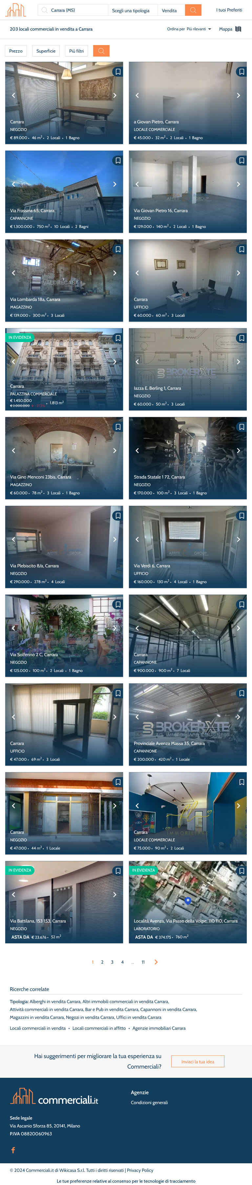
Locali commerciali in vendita (38, 1028)
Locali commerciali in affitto (99, 1028)
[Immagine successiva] (115, 103)
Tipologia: (19, 1001)
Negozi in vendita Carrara (90, 1017)
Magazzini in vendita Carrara (37, 1017)
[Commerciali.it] (16, 10)
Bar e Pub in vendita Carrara (111, 1009)
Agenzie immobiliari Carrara (159, 1028)
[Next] (156, 962)
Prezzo (16, 51)
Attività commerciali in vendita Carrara (46, 1009)
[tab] (230, 29)
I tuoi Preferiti (229, 10)
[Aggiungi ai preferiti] (117, 72)
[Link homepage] (54, 1096)
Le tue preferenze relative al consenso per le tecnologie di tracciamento (126, 1181)
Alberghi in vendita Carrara (55, 1001)
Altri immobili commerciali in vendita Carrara (125, 1001)
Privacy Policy (140, 1170)
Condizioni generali (149, 1102)
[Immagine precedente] (13, 103)
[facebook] (13, 1149)
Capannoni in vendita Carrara (168, 1009)
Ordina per (176, 28)
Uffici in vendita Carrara (138, 1017)
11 (143, 962)
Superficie (45, 51)
